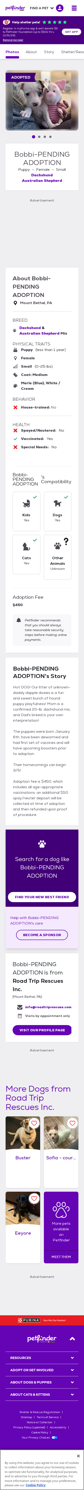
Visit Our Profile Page (42, 1030)
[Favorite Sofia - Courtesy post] (72, 1123)
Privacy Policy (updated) (29, 1427)
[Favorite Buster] (34, 1123)
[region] (42, 1470)
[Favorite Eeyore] (34, 1198)
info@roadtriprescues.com (48, 1007)
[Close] (78, 1456)
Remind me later (13, 40)
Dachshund (42, 175)
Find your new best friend (42, 897)
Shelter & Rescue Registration (39, 1412)
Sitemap (26, 1417)
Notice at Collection (39, 1422)
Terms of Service (48, 1417)
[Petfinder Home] (15, 8)
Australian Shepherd (42, 180)
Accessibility (58, 1427)
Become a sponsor (42, 935)
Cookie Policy (39, 1432)
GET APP (71, 32)
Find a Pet (39, 8)
